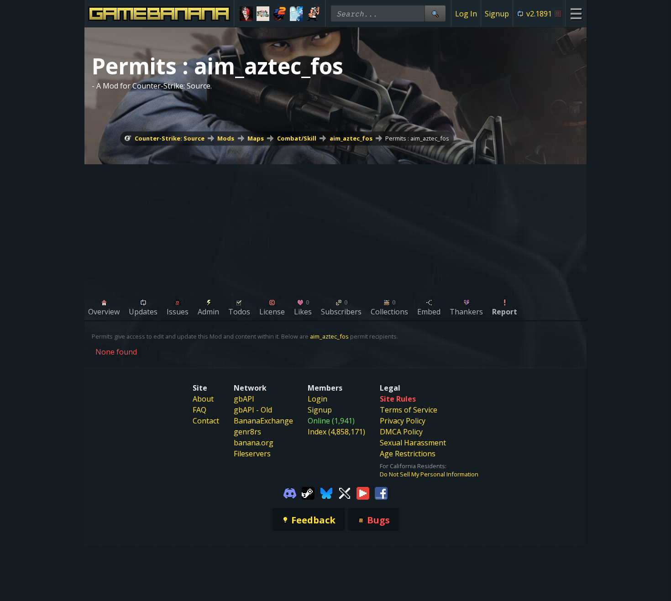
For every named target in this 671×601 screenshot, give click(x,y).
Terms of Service (408, 410)
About (203, 399)
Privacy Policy (402, 421)
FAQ (199, 410)
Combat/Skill (296, 138)
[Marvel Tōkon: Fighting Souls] (263, 14)
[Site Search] (435, 13)
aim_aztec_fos (351, 138)
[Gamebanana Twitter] (344, 493)
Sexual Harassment (413, 443)
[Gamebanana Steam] (308, 493)
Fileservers (252, 454)
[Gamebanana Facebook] (381, 493)
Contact (206, 421)
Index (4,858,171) (336, 432)
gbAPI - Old (253, 410)
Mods (225, 138)
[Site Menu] (576, 13)
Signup (497, 14)
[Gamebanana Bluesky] (326, 493)
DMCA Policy (401, 432)
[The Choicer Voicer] (296, 14)
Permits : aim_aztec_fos (417, 138)
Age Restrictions (407, 454)
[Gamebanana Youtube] (363, 493)
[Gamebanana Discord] (290, 493)
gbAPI (244, 399)
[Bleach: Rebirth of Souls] (246, 14)
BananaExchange (263, 421)
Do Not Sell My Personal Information (429, 474)
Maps (255, 138)
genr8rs (247, 432)
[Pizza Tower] (312, 14)
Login (317, 399)
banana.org (253, 443)
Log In (466, 14)
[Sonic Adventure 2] (279, 14)
